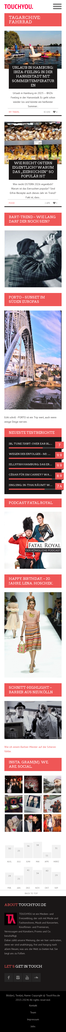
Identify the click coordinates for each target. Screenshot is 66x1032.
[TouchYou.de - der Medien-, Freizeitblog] (18, 6)
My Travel (14, 111)
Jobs (33, 1026)
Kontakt (33, 1005)
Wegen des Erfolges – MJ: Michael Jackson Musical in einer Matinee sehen (33, 453)
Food (12, 203)
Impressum (33, 1019)
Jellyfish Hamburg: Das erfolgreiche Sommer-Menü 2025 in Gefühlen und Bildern (33, 464)
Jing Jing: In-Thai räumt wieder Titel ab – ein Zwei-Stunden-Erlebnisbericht (33, 485)
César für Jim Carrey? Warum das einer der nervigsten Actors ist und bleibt (33, 474)
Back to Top (31, 893)
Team (33, 1012)
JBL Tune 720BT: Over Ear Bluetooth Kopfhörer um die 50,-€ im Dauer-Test (33, 443)
